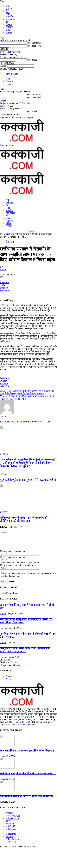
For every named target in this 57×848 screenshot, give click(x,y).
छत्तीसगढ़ (10, 9)
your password (34, 46)
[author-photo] (7, 413)
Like (8, 659)
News (8, 679)
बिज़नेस (9, 24)
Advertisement (12, 839)
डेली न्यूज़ (10, 234)
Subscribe (16, 665)
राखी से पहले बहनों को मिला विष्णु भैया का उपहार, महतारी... (28, 773)
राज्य (11, 813)
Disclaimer (11, 834)
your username (34, 42)
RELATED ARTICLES (12, 421)
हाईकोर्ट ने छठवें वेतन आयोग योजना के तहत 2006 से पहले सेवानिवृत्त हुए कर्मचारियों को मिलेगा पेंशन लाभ (27, 392)
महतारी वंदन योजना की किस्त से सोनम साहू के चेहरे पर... (27, 796)
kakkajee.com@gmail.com (23, 724)
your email (32, 60)
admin (3, 269)
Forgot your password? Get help (15, 103)
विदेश (8, 14)
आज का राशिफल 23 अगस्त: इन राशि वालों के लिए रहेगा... (28, 750)
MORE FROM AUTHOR (37, 421)
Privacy (9, 836)
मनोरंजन (9, 27)
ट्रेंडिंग (8, 30)
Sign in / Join (12, 73)
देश (7, 11)
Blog (8, 78)
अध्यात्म (9, 32)
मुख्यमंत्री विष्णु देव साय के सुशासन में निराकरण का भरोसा (28, 479)
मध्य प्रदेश (10, 19)
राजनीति (9, 16)
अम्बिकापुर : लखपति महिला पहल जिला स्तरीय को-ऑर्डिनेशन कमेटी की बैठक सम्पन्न (24, 519)
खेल (7, 22)
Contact (9, 84)
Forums (9, 81)
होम (7, 6)
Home (3, 234)
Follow (13, 662)
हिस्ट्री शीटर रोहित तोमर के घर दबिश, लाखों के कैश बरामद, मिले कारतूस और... (25, 650)
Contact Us (11, 841)
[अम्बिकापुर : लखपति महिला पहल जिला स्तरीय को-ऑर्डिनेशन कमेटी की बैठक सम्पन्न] (17, 509)
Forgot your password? (10, 52)
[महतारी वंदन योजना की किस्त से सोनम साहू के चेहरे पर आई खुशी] (7, 790)
